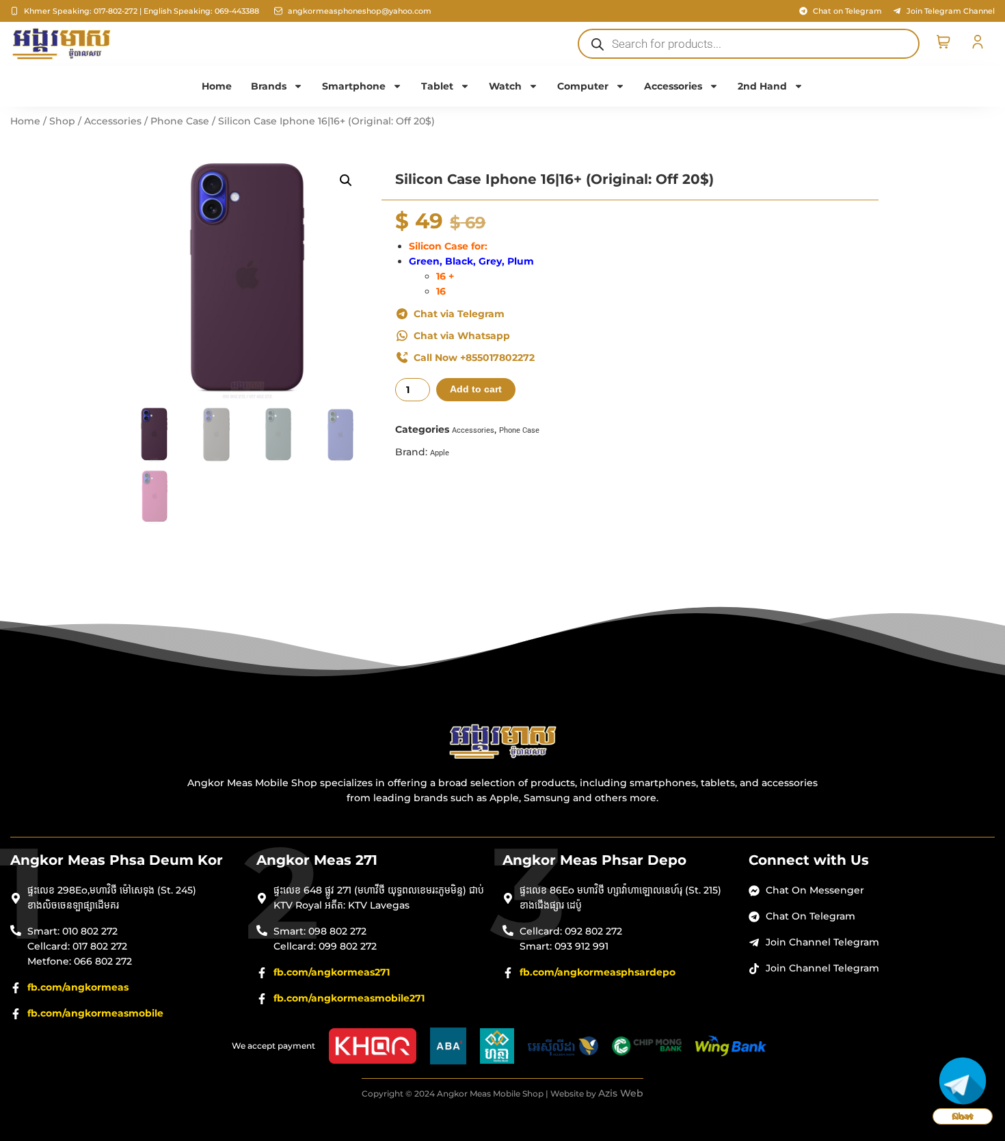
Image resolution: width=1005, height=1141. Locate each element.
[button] (346, 180)
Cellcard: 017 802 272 (77, 946)
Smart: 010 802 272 (72, 931)
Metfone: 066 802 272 (79, 961)
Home (217, 86)
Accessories (673, 86)
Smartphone (354, 86)
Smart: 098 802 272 (319, 931)
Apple (439, 452)
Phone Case (179, 121)
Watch (505, 86)
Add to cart (476, 389)
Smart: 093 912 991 (564, 946)
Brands (268, 86)
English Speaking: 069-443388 (201, 11)
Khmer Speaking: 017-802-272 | (83, 11)
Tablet (437, 86)
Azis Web (620, 1093)
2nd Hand (762, 86)
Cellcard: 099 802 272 (325, 946)
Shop (62, 121)
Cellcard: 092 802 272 (571, 931)
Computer (582, 86)
